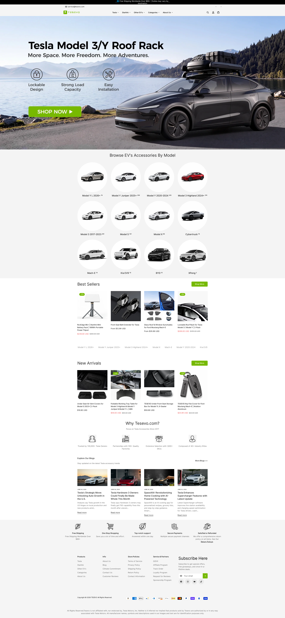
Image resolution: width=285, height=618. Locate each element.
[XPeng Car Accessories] (193, 255)
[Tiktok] (201, 581)
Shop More (199, 284)
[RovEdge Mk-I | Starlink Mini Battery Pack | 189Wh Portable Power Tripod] (92, 306)
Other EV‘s (138, 12)
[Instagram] (187, 581)
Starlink (125, 12)
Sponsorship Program (162, 580)
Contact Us (107, 572)
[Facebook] (181, 581)
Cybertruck (192, 234)
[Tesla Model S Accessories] (126, 216)
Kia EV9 (126, 273)
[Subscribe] (205, 575)
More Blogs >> (201, 461)
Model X (159, 234)
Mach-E (92, 273)
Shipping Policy (134, 569)
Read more (82, 512)
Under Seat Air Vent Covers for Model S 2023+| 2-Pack (90, 405)
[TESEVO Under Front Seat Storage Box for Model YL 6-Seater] (159, 385)
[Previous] (116, 2)
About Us (167, 12)
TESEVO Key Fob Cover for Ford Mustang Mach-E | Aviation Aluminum (191, 406)
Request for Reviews (161, 576)
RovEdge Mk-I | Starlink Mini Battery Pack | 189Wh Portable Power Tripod (90, 327)
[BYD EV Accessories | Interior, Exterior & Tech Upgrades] (159, 255)
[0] (218, 12)
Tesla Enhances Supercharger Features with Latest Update (192, 495)
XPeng (192, 273)
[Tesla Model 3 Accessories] (92, 216)
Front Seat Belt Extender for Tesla (125, 325)
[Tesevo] (71, 12)
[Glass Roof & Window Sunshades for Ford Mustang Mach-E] (159, 306)
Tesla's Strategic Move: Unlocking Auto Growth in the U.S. (90, 495)
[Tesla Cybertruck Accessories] (193, 216)
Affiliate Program (160, 565)
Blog (104, 565)
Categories (153, 12)
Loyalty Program (160, 572)
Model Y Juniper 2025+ (126, 195)
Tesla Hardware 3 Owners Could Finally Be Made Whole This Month (124, 495)
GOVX (155, 561)
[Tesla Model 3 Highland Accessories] (193, 177)
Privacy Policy (134, 565)
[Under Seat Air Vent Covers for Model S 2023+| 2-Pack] (92, 385)
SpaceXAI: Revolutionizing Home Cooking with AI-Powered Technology (158, 495)
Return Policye (207, 542)
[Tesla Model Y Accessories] (159, 177)
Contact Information (136, 576)
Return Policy (133, 572)
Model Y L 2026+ (92, 195)
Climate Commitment (112, 569)
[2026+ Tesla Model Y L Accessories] (92, 177)
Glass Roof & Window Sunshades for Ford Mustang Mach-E (158, 326)
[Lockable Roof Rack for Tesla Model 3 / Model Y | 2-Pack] (193, 306)
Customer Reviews (110, 576)
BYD (159, 273)
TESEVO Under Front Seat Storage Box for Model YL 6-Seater (158, 405)
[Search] (208, 12)
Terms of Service (135, 561)
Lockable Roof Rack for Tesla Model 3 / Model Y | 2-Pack (190, 326)
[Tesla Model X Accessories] (159, 216)
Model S (126, 234)
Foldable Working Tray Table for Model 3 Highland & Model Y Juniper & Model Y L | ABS (124, 406)
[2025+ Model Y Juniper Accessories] (126, 177)
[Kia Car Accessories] (126, 255)
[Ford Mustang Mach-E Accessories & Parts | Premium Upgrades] (92, 255)
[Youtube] (194, 581)
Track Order (158, 569)
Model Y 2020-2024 (159, 195)
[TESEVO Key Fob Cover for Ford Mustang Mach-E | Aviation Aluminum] (193, 385)
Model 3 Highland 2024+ (192, 195)
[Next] (168, 2)
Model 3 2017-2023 (92, 234)
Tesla (114, 12)
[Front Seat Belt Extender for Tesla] (126, 306)
